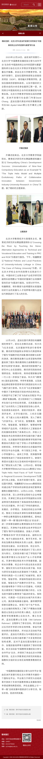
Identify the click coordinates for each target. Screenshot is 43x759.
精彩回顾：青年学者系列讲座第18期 (20, 714)
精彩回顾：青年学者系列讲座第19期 (20, 710)
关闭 (38, 720)
